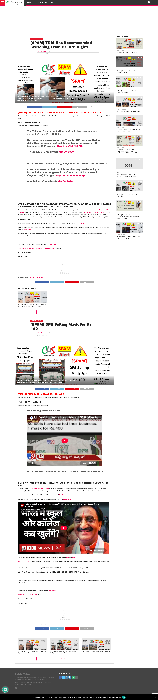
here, (91, 212)
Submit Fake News (42, 2)
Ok (124, 697)
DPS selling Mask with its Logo (38, 488)
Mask (43, 624)
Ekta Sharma (42, 51)
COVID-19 (31, 624)
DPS (36, 624)
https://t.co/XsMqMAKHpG (70, 175)
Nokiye (53, 2)
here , (99, 212)
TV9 (52, 624)
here (83, 212)
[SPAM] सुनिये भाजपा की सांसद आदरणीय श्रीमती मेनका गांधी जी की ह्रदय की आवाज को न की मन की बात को (64, 652)
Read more (83, 223)
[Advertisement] (79, 21)
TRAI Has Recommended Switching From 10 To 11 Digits (37, 248)
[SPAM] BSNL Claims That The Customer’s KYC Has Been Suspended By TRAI (32, 305)
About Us (30, 2)
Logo (39, 624)
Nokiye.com (52, 244)
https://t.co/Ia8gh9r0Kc (69, 146)
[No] (156, 697)
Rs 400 (48, 624)
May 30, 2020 (66, 151)
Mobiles (37, 277)
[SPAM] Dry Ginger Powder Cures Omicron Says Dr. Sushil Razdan (32, 652)
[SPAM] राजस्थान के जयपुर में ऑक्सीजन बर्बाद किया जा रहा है (96, 651)
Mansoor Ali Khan (24, 561)
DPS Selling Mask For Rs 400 (27, 595)
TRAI (106, 212)
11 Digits (31, 277)
